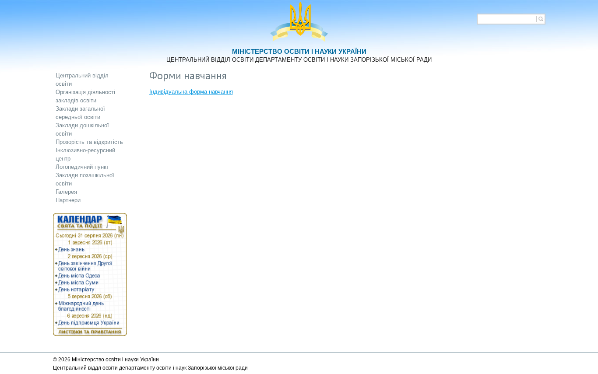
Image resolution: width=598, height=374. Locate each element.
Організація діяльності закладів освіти (85, 96)
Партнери (68, 200)
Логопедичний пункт (82, 167)
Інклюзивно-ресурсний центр (85, 154)
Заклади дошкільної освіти (82, 129)
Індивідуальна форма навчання (191, 91)
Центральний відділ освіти (82, 79)
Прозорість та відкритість (89, 142)
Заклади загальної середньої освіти (80, 112)
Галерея (66, 192)
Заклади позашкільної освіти (85, 179)
